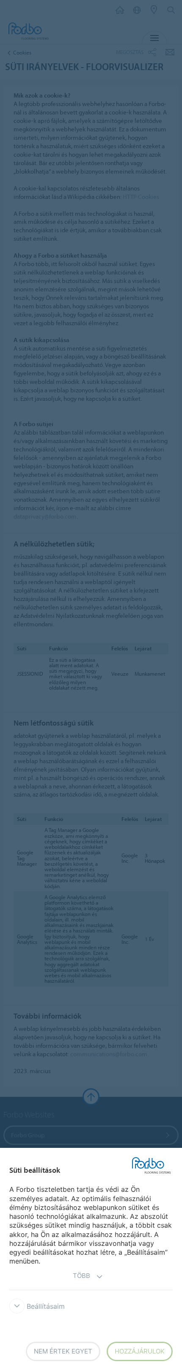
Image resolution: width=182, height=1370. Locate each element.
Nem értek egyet (63, 1351)
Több (81, 1276)
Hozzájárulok (140, 1351)
